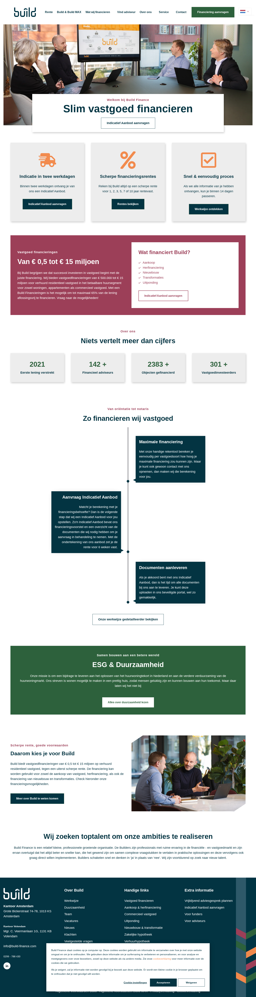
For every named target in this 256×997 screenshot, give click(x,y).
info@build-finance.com (19, 946)
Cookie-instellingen (135, 982)
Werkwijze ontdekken (209, 209)
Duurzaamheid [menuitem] (74, 907)
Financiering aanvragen (213, 12)
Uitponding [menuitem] (131, 921)
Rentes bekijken (128, 204)
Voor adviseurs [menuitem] (195, 921)
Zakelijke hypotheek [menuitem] (138, 934)
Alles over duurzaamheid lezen (128, 702)
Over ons (146, 12)
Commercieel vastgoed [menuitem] (140, 914)
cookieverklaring (162, 958)
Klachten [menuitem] (70, 934)
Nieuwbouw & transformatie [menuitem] (143, 927)
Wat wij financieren (98, 12)
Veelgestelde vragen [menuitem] (78, 941)
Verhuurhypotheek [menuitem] (137, 941)
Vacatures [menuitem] (71, 921)
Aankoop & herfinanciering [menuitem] (142, 907)
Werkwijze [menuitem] (71, 901)
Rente (49, 12)
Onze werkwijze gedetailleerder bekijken (128, 619)
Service (164, 12)
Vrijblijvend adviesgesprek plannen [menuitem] (209, 901)
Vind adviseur (126, 12)
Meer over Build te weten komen (37, 798)
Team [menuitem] (68, 914)
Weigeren (191, 982)
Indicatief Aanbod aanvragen (128, 123)
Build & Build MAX (69, 12)
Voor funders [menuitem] (193, 914)
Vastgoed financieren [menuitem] (139, 901)
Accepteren (163, 982)
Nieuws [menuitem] (69, 927)
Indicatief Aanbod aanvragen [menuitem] (204, 907)
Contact (181, 12)
